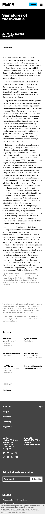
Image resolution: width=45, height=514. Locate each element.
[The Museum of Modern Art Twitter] (12, 452)
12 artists (36, 366)
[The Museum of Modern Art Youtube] (17, 457)
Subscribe (36, 479)
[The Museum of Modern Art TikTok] (3, 457)
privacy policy (24, 512)
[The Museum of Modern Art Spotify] (8, 457)
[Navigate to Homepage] (8, 4)
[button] (41, 4)
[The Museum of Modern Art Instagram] (3, 452)
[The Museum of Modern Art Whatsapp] (12, 457)
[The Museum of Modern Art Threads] (16, 452)
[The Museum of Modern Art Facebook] (8, 452)
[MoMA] (7, 495)
